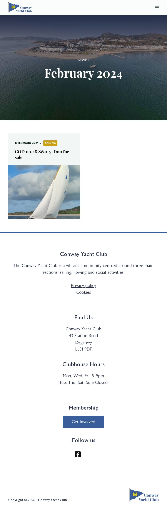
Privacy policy (83, 285)
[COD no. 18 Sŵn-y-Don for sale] (44, 192)
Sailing (50, 142)
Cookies (83, 292)
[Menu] (157, 8)
